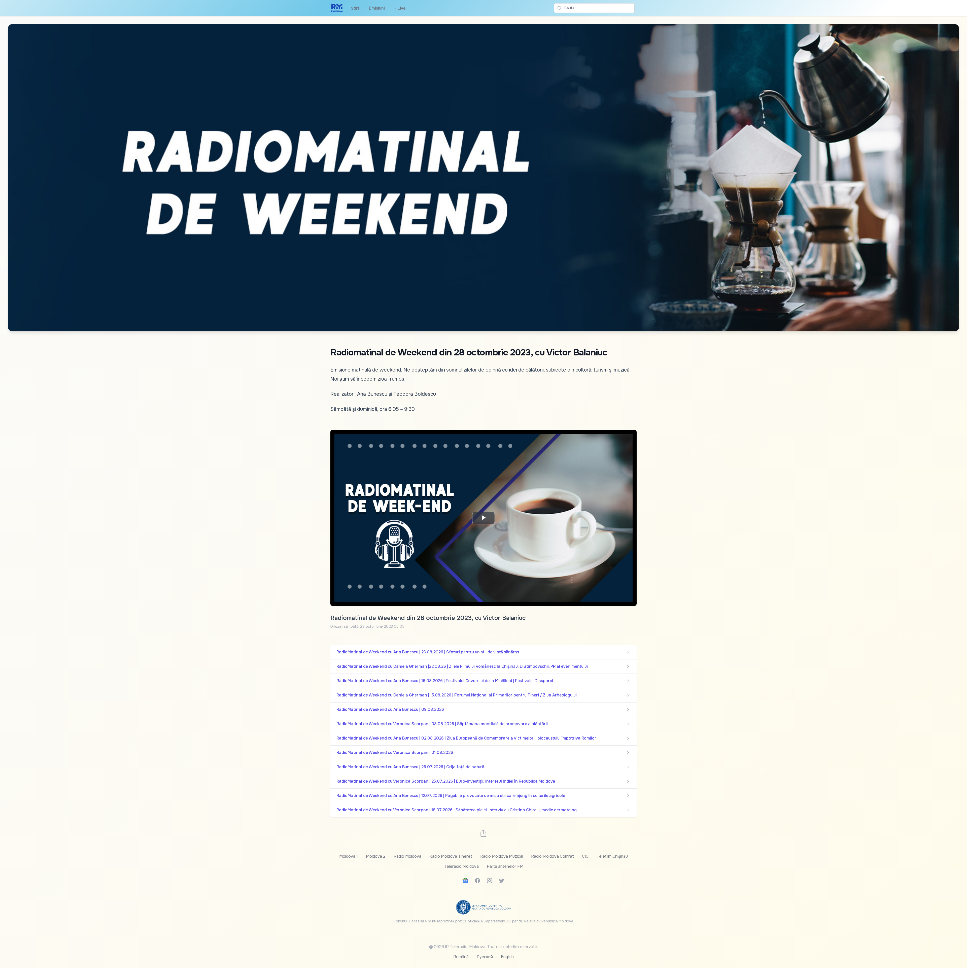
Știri (355, 8)
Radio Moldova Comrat (552, 856)
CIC (585, 856)
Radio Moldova (407, 856)
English (507, 956)
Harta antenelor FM (505, 866)
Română (461, 956)
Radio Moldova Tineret (450, 856)
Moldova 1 (348, 856)
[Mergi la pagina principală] (337, 8)
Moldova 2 (376, 856)
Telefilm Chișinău (612, 856)
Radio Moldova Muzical (501, 856)
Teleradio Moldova (461, 866)
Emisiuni (377, 8)
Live (400, 8)
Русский (485, 956)
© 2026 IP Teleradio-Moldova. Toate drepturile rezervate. (483, 946)
